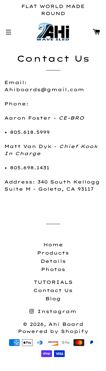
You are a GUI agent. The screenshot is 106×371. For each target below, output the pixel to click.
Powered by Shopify (53, 331)
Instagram (56, 311)
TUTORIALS (53, 282)
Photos (53, 269)
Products (53, 253)
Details (53, 261)
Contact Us (53, 290)
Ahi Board (65, 324)
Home (53, 244)
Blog (53, 298)
